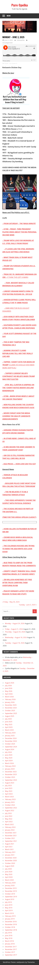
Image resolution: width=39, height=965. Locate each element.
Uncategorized (7, 43)
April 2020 (9, 877)
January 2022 (10, 830)
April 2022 (9, 821)
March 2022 (9, 824)
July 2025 (8, 719)
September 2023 (11, 780)
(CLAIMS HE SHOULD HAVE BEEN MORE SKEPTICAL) (18, 365)
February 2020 (10, 883)
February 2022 (10, 827)
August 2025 (9, 716)
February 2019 (10, 916)
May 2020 (8, 874)
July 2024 (8, 752)
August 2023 (9, 783)
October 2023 (10, 777)
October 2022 (10, 805)
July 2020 (8, 869)
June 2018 (8, 935)
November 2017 (11, 949)
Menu (9, 16)
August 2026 (9, 683)
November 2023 (11, 774)
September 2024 (11, 747)
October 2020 (10, 863)
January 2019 (10, 919)
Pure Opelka (19, 5)
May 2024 (8, 758)
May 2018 (8, 938)
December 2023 (11, 772)
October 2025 (10, 710)
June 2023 (8, 788)
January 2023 (10, 802)
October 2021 (10, 838)
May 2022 (8, 819)
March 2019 (9, 913)
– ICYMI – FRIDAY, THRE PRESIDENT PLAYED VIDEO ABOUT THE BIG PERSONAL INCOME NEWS (19, 232)
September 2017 (11, 955)
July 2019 (8, 902)
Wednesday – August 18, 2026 (16, 637)
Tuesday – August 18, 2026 (14, 643)
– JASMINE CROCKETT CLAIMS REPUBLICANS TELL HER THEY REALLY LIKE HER (17, 353)
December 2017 (11, 947)
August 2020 (9, 866)
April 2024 (9, 760)
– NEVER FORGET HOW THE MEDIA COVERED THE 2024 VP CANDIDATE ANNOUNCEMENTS (16, 416)
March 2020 (9, 880)
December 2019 (11, 888)
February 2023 (10, 799)
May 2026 (8, 691)
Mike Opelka (5, 63)
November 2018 (11, 924)
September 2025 (11, 713)
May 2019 (8, 908)
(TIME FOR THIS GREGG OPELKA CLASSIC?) (19, 517)
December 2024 (11, 738)
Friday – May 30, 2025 (11, 602)
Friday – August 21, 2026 (14, 629)
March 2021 (9, 849)
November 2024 (11, 741)
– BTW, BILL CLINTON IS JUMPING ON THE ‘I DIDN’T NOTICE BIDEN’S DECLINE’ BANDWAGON (18, 388)
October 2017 (10, 952)
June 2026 (8, 688)
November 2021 (11, 835)
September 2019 (11, 896)
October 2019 (10, 894)
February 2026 (10, 699)
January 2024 (10, 769)
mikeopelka (21, 40)
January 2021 (10, 855)
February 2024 (10, 766)
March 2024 (9, 763)
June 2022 (8, 816)
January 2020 (10, 885)
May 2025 (8, 724)
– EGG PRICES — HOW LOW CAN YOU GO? (19, 464)
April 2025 (9, 727)
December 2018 (11, 921)
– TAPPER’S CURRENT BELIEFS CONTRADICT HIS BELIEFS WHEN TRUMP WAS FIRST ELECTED (18, 376)
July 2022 (8, 813)
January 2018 (10, 944)
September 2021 (11, 841)
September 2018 (11, 930)
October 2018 (10, 927)
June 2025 (8, 722)
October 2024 (10, 744)
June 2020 (8, 872)
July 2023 (8, 785)
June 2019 (8, 905)
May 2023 (8, 791)
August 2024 (9, 749)
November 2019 (11, 891)
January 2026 (10, 702)
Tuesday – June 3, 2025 (27, 605)
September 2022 (11, 808)
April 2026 (9, 694)
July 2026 (8, 685)
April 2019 (9, 910)
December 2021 (11, 833)
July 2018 (8, 933)
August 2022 (9, 810)
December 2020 (11, 858)
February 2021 (10, 852)
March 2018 (9, 941)
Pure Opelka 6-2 (13, 63)
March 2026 (9, 697)
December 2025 (11, 705)
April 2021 (9, 847)
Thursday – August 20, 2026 (15, 632)
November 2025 (11, 708)
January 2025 (10, 735)
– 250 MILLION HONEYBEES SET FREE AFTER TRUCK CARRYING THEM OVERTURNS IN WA (17, 582)
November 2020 (11, 860)
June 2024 (8, 755)
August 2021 (9, 844)
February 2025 (10, 733)
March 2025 (9, 730)
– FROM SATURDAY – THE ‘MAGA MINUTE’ (19, 223)
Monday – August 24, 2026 (14, 623)
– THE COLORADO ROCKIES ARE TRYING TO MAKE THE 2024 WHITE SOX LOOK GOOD (18, 549)
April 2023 (9, 794)
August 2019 (9, 899)
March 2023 (9, 797)
